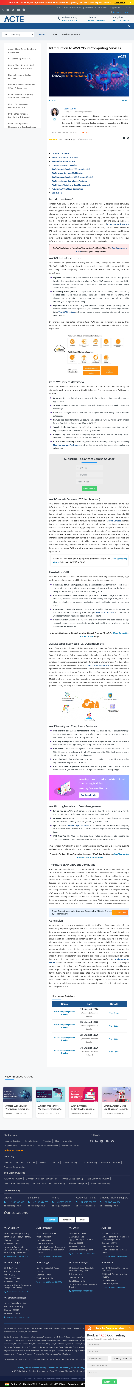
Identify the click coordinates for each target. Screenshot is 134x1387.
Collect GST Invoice (13, 1150)
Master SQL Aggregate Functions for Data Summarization (18, 106)
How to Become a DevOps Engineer (19, 76)
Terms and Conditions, (59, 1367)
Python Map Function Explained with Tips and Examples (19, 116)
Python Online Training (72, 1179)
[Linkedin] (8, 10)
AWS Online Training (13, 1179)
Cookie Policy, (78, 1367)
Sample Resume (32, 1141)
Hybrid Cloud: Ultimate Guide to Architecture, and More (21, 67)
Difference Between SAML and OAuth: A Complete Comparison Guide (21, 86)
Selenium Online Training (98, 1179)
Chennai (92, 17)
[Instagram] (3, 10)
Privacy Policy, (24, 1367)
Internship (67, 1141)
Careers (42, 1162)
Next (125, 100)
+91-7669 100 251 (70, 20)
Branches (31, 1162)
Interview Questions (70, 34)
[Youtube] (18, 10)
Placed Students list (70, 1145)
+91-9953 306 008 (96, 20)
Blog (57, 1141)
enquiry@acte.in (62, 1205)
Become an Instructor (110, 1162)
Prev (53, 100)
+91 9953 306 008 (15, 1202)
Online (82, 1220)
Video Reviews (27, 1145)
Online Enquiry (69, 17)
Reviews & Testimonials (48, 1145)
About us (8, 1162)
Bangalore (118, 17)
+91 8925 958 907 (88, 1202)
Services (19, 1162)
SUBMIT (107, 1382)
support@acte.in (111, 1205)
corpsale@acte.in (87, 1205)
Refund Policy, (39, 1367)
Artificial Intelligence (78, 1183)
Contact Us (54, 1162)
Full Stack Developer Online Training (49, 1183)
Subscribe (88, 488)
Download (120, 912)
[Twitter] (13, 10)
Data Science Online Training (16, 1183)
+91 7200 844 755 (39, 1202)
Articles (41, 34)
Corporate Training (89, 1162)
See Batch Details (88, 795)
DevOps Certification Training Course (42, 1179)
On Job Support (10, 1145)
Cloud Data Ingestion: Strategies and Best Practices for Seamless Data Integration (21, 125)
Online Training (70, 1162)
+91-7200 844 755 (121, 20)
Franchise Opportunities (14, 1167)
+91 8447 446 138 (112, 1202)
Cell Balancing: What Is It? (19, 58)
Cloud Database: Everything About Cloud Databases (20, 96)
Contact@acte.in (14, 1205)
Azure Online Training (100, 1183)
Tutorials (53, 34)
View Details (114, 1013)
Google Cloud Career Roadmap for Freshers (22, 51)
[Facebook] (24, 10)
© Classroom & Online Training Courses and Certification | (47, 1379)
